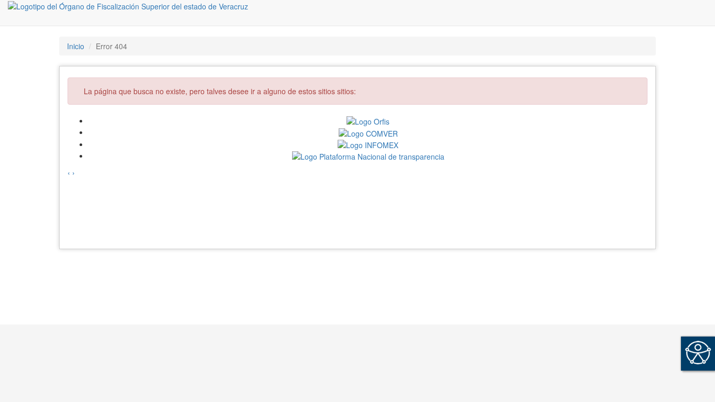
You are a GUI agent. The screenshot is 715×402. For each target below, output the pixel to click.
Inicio (75, 46)
